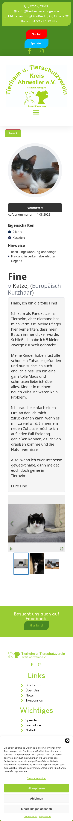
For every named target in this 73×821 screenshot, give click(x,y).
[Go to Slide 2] (36, 564)
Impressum (45, 816)
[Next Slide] (61, 523)
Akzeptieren (36, 788)
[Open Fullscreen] (61, 548)
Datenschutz (30, 816)
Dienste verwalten (36, 778)
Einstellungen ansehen (36, 809)
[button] (67, 740)
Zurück (13, 133)
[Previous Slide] (12, 523)
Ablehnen (36, 798)
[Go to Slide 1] (21, 564)
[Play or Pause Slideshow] (11, 548)
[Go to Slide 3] (52, 564)
